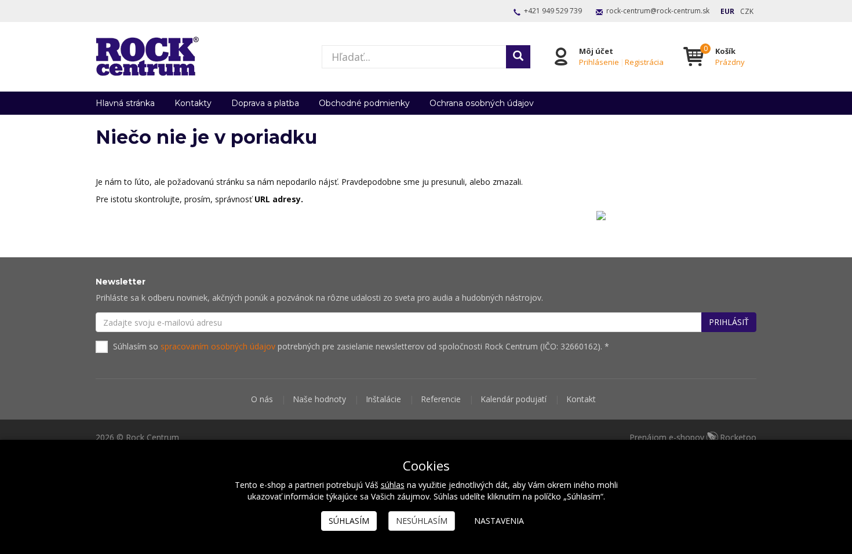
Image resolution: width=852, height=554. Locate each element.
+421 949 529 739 (553, 11)
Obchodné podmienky (364, 103)
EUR (727, 11)
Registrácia (644, 62)
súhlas (393, 484)
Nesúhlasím (421, 520)
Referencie (441, 398)
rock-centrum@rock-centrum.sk (657, 11)
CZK (746, 11)
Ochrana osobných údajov (481, 103)
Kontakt (581, 398)
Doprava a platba (265, 103)
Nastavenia (499, 520)
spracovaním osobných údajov (218, 346)
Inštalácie (383, 398)
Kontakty (193, 103)
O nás (262, 398)
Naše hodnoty (319, 398)
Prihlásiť (729, 321)
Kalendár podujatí (513, 398)
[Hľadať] (518, 56)
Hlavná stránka (125, 103)
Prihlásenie (599, 62)
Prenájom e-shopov (692, 437)
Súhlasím (349, 520)
